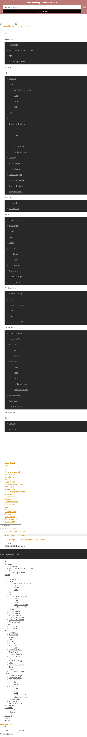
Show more (20, 546)
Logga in (7, 718)
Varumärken (10, 327)
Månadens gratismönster (18, 62)
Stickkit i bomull (14, 169)
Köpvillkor (12, 429)
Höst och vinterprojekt (14, 484)
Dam (11, 84)
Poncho (16, 101)
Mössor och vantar (21, 146)
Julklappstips (13, 45)
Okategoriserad (11, 501)
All (6, 469)
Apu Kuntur (13, 401)
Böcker (16, 356)
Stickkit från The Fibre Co (18, 124)
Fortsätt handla (6, 734)
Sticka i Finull (10, 511)
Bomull (11, 243)
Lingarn (11, 237)
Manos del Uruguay (16, 276)
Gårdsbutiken (10, 412)
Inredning (12, 158)
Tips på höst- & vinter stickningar (21, 50)
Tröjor (16, 107)
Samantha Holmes (16, 407)
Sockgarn (12, 248)
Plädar (11, 316)
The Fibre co (13, 271)
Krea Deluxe (13, 254)
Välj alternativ (10, 546)
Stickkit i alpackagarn (16, 180)
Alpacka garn (13, 226)
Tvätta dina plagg (15, 294)
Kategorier (10, 462)
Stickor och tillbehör (16, 186)
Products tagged (15, 532)
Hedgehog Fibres (15, 265)
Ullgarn (11, 231)
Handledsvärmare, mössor (23, 90)
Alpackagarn (10, 474)
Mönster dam (14, 203)
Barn (11, 113)
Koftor (16, 96)
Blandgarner (13, 220)
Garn (7, 214)
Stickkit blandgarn (15, 175)
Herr (10, 118)
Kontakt (12, 424)
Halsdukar (12, 79)
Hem (6, 33)
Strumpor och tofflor (16, 322)
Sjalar (16, 129)
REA (10, 56)
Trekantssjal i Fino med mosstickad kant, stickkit (25, 539)
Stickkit (8, 73)
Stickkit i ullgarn (14, 163)
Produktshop (10, 288)
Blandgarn (9, 477)
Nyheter (8, 67)
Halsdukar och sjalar (16, 305)
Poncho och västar (20, 152)
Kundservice (10, 418)
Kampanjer (9, 39)
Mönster (8, 197)
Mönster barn (14, 209)
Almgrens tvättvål (15, 192)
